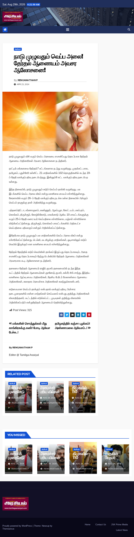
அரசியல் (18, 49)
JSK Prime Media (119, 524)
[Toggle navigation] (67, 29)
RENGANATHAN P (28, 80)
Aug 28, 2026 (17, 464)
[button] (129, 29)
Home (87, 524)
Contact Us (100, 524)
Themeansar (8, 529)
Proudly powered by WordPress (17, 526)
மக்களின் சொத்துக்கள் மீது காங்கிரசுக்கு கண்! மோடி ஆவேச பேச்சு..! (29, 328)
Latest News (122, 530)
